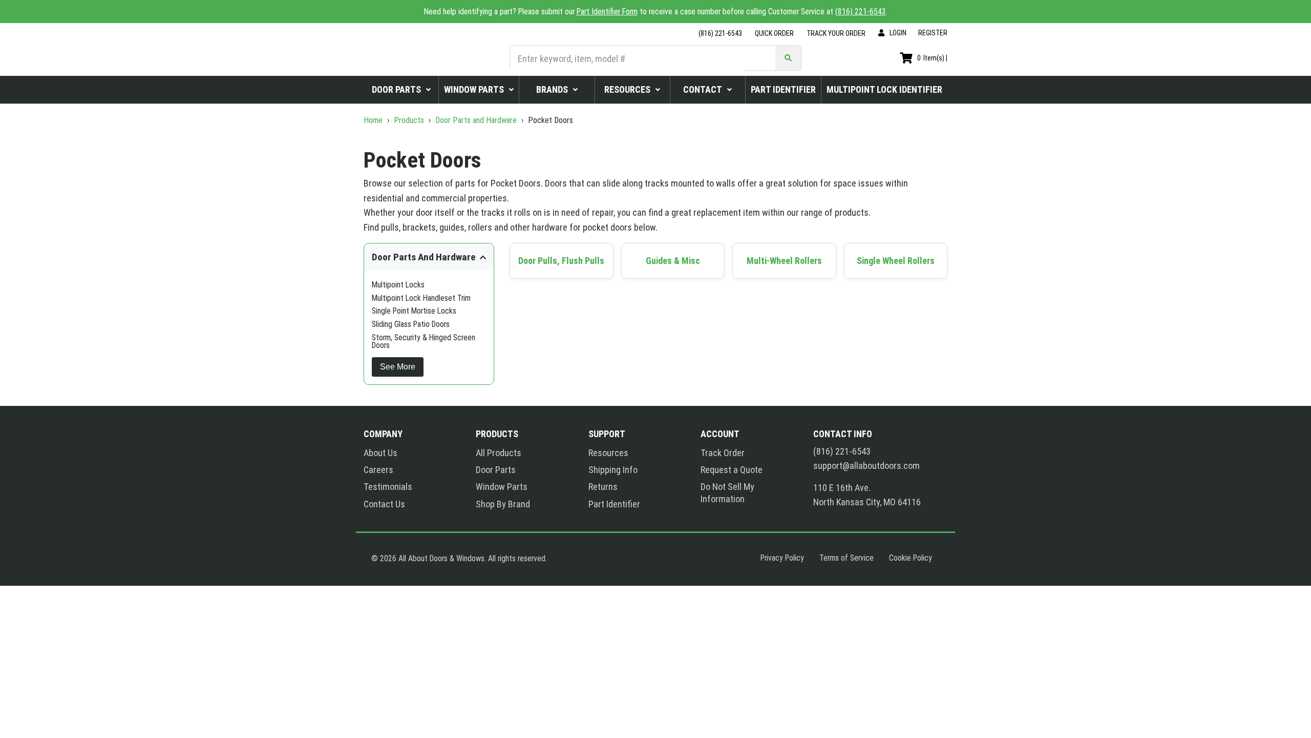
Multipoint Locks (398, 285)
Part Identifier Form (607, 11)
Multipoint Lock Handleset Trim (421, 298)
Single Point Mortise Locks (414, 311)
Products (409, 120)
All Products (498, 452)
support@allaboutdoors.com (866, 465)
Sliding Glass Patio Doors (411, 324)
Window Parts (501, 486)
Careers (378, 469)
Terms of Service (846, 558)
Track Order (723, 452)
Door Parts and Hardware (476, 120)
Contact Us (384, 504)
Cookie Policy (910, 558)
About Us (380, 452)
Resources (608, 452)
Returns (603, 486)
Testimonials (388, 486)
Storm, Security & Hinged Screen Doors (423, 342)
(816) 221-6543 (860, 11)
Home (374, 120)
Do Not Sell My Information (727, 492)
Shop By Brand (503, 504)
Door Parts (496, 469)
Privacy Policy (782, 558)
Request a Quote (732, 469)
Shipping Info (613, 469)
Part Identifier (614, 504)
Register (932, 33)
